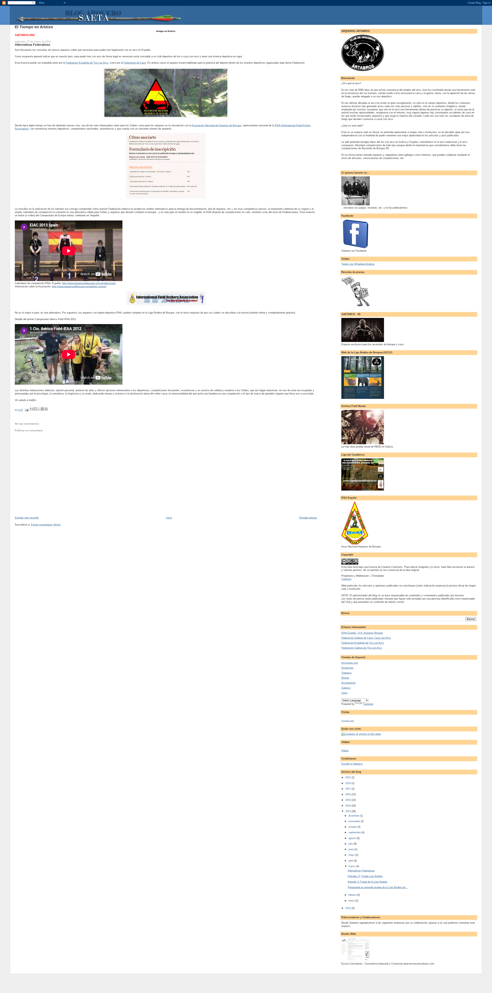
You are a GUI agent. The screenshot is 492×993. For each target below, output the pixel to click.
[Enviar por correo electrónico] (31, 409)
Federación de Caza (135, 62)
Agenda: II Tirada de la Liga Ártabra (367, 881)
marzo (352, 866)
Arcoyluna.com (349, 662)
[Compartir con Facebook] (42, 409)
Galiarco (346, 687)
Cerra (344, 692)
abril (351, 860)
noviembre (354, 821)
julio (351, 843)
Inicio (169, 517)
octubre (352, 826)
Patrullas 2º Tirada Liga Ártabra (365, 876)
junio (351, 849)
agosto (352, 838)
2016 (348, 794)
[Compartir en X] (39, 409)
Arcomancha (348, 682)
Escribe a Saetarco (352, 763)
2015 (348, 799)
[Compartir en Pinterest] (46, 409)
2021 (348, 777)
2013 (348, 811)
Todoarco (346, 672)
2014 (348, 805)
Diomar (345, 677)
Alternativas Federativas (361, 870)
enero (351, 900)
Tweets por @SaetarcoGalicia (357, 264)
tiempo (160, 31)
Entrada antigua (308, 517)
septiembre (355, 832)
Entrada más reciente (27, 517)
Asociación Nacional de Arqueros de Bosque (216, 125)
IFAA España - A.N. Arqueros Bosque (362, 632)
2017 (348, 788)
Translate (368, 704)
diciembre (354, 815)
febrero (352, 894)
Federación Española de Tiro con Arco (87, 62)
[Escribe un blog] (35, 409)
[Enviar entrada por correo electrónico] (26, 410)
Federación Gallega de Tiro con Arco (361, 647)
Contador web (347, 721)
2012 (348, 908)
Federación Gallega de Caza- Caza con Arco (366, 637)
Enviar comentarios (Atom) (46, 524)
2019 (348, 783)
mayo (351, 854)
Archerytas (347, 667)
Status (345, 750)
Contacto (346, 579)
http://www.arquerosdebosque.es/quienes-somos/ (79, 286)
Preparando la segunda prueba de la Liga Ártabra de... (378, 887)
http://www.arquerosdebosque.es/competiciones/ (89, 283)
